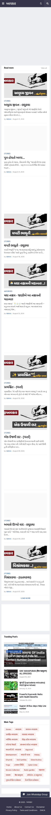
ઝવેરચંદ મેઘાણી (11, 744)
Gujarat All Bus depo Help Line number (32, 707)
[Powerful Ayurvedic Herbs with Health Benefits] (11, 697)
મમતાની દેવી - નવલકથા (13, 749)
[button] (3, 3)
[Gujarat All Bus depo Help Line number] (11, 709)
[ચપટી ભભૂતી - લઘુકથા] (25, 226)
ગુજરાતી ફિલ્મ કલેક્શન (13, 780)
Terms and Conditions (28, 810)
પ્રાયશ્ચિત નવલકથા (12, 734)
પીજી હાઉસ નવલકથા (29, 739)
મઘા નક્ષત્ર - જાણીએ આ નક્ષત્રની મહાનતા (22, 297)
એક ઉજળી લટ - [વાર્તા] (17, 437)
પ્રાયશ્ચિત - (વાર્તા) (13, 387)
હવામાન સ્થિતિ (19, 764)
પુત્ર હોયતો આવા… (14, 158)
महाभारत (41, 770)
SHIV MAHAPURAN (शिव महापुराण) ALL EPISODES (33, 672)
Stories (8, 729)
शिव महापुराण (19, 775)
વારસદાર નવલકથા (28, 734)
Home (9, 807)
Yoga (8, 764)
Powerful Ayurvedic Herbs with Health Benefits (31, 695)
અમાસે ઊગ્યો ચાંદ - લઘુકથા (19, 525)
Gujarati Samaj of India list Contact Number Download (23, 658)
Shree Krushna (36, 759)
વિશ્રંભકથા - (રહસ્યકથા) (17, 577)
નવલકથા (18, 729)
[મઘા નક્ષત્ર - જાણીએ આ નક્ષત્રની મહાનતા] (25, 276)
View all (44, 68)
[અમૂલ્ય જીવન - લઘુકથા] (25, 85)
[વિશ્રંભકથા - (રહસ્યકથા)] (25, 558)
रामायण (8, 775)
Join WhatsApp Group (37, 794)
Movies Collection (13, 770)
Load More (25, 598)
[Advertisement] (25, 36)
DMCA (42, 810)
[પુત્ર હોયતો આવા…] (25, 138)
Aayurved (29, 749)
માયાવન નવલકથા (31, 729)
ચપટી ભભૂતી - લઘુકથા (16, 245)
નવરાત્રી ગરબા (25, 754)
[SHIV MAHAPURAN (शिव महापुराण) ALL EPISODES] (11, 674)
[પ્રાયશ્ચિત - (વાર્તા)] (25, 367)
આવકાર (11, 3)
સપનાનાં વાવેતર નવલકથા (28, 744)
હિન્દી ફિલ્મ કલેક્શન (31, 780)
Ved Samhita (21, 759)
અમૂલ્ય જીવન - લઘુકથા (17, 105)
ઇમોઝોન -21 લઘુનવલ (34, 775)
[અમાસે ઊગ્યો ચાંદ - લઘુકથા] (25, 505)
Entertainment (11, 754)
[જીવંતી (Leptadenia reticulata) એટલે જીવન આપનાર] (11, 685)
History (37, 754)
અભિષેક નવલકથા (12, 739)
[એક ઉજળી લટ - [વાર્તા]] (25, 417)
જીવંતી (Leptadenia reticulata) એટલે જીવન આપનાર (32, 684)
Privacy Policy (11, 810)
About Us (18, 807)
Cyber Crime (32, 764)
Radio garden (29, 770)
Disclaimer (40, 807)
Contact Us (29, 807)
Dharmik (9, 759)
